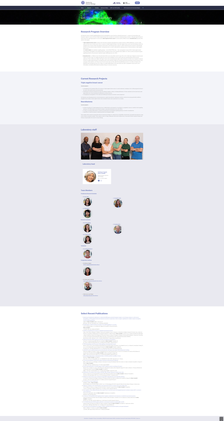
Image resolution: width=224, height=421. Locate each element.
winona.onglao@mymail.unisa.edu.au (91, 264)
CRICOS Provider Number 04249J (109, 418)
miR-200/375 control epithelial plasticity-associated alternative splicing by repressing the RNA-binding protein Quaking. (106, 350)
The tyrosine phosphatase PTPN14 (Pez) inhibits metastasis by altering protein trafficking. (100, 360)
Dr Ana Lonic (86, 196)
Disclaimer (86, 418)
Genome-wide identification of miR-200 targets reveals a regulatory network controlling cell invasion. (102, 366)
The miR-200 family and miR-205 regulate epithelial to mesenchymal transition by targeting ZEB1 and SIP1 (103, 401)
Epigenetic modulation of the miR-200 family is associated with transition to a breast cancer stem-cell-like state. (105, 385)
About (82, 7)
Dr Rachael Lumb (117, 198)
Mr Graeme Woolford (87, 249)
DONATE (137, 2)
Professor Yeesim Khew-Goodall (102, 172)
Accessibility (99, 418)
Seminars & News (104, 7)
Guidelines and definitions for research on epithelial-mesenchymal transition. (98, 330)
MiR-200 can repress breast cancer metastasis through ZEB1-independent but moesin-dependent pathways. (104, 376)
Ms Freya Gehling (87, 222)
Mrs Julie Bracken (87, 234)
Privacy (94, 418)
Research (89, 7)
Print (141, 23)
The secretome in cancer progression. (90, 381)
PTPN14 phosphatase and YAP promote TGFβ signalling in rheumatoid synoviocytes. (99, 344)
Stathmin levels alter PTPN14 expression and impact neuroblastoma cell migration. (99, 339)
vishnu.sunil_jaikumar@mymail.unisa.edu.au (92, 281)
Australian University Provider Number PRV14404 (125, 418)
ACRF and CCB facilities (115, 7)
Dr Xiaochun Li (86, 208)
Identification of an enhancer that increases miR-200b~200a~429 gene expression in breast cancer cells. (103, 372)
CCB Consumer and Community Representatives (134, 7)
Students (97, 7)
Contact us (138, 418)
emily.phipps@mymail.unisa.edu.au (90, 295)
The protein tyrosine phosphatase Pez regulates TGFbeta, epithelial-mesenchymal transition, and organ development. (106, 406)
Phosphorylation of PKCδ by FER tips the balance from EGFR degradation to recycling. (100, 324)
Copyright (91, 418)
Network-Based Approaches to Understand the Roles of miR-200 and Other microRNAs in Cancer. (102, 355)
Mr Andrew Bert (117, 224)
